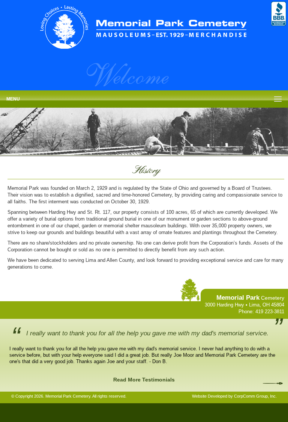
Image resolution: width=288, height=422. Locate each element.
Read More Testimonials (144, 380)
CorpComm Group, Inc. (255, 396)
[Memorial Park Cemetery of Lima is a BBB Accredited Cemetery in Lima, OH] (278, 14)
